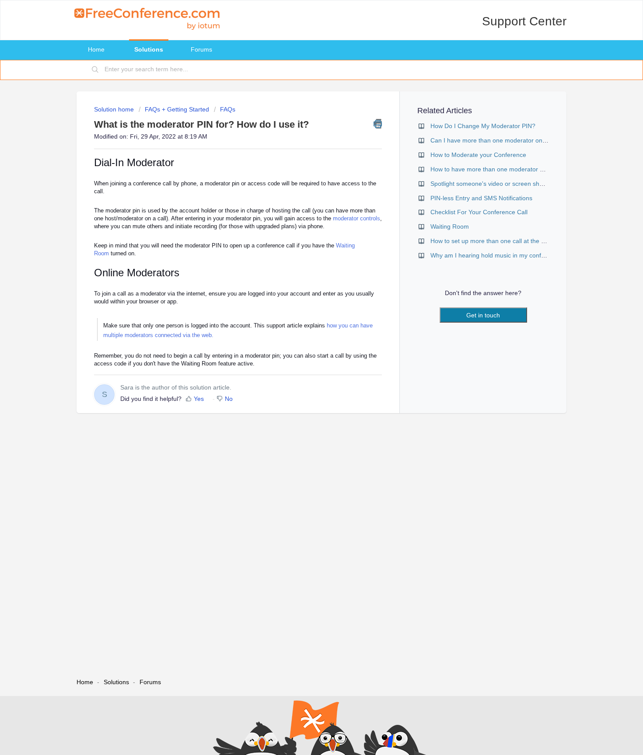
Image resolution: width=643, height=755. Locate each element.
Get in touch (483, 315)
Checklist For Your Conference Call (479, 212)
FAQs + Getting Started (177, 109)
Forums (201, 49)
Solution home (115, 109)
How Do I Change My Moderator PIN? (482, 125)
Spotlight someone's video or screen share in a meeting (507, 183)
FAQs (227, 109)
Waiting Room (449, 226)
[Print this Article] (378, 124)
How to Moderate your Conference (478, 154)
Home (96, 49)
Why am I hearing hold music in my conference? (497, 255)
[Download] (305, 268)
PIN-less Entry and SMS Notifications (481, 198)
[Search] (95, 70)
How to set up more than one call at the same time (500, 240)
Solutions (148, 49)
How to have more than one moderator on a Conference (508, 169)
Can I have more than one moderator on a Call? (496, 140)
